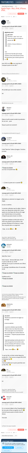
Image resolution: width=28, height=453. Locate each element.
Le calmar (9, 137)
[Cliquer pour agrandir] (7, 167)
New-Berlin (4, 237)
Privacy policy (7, 450)
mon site (11, 103)
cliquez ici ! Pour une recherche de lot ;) (10, 73)
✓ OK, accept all (8, 447)
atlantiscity (10, 304)
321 (14, 16)
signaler (11, 28)
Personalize (19, 447)
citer (6, 28)
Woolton (9, 107)
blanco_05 (9, 156)
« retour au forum (12, 13)
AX (7, 78)
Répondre (20, 13)
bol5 (8, 20)
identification (19, 2)
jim (7, 187)
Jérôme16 (9, 244)
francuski (9, 396)
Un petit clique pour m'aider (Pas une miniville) (12, 240)
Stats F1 (18, 133)
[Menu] (26, 2)
